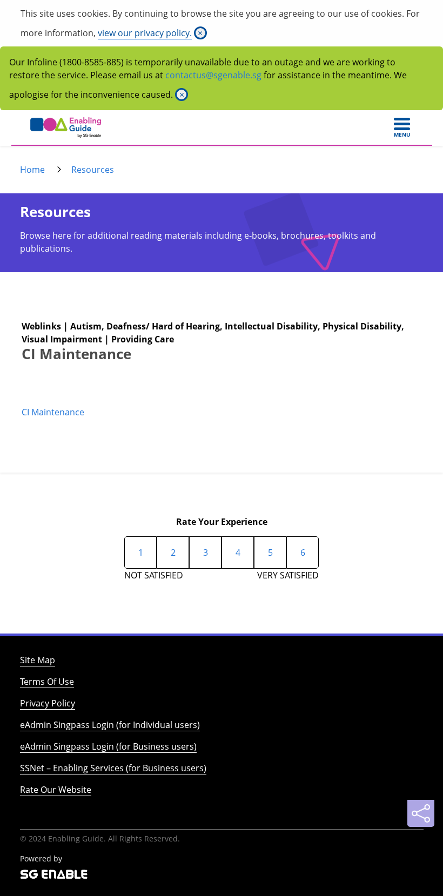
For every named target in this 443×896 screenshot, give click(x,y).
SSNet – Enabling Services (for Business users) (113, 768)
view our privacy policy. (145, 33)
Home (32, 170)
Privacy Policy (47, 703)
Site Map (37, 660)
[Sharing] (420, 813)
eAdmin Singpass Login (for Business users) (108, 746)
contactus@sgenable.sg (213, 75)
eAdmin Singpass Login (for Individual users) (110, 725)
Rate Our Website (55, 790)
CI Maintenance (53, 412)
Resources (92, 170)
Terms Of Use (47, 682)
